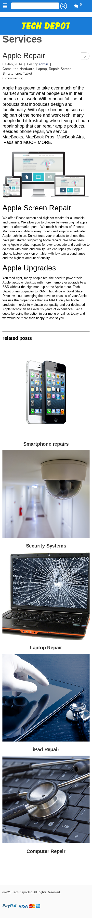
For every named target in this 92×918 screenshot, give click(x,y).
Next (85, 56)
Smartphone (11, 73)
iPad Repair (46, 749)
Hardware (26, 69)
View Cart (76, 6)
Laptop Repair (46, 647)
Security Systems (46, 545)
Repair (54, 69)
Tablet (27, 73)
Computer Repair (46, 851)
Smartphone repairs (46, 443)
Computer (9, 69)
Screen (66, 69)
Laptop (41, 69)
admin (43, 64)
